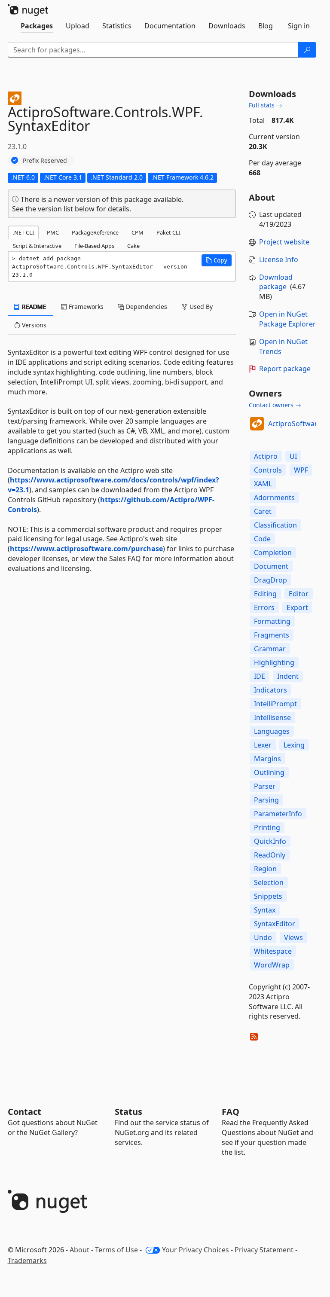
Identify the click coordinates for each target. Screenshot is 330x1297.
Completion (273, 552)
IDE (259, 676)
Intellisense (272, 717)
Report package (285, 368)
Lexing (294, 745)
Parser (264, 786)
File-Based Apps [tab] (94, 246)
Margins (267, 758)
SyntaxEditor (274, 923)
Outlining (269, 772)
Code (262, 538)
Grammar (270, 648)
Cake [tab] (133, 246)
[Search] (307, 50)
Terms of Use (116, 1249)
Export (297, 607)
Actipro (266, 456)
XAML (263, 483)
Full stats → (265, 105)
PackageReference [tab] (95, 232)
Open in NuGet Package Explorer (287, 319)
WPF (301, 470)
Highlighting (274, 662)
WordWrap (272, 965)
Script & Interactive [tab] (37, 246)
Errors (264, 607)
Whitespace (273, 951)
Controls (268, 470)
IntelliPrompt (275, 703)
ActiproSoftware (294, 423)
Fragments (271, 635)
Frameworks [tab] (85, 306)
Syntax (264, 910)
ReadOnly (269, 855)
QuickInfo (270, 841)
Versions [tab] (33, 325)
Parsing (266, 800)
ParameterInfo (278, 813)
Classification (275, 525)
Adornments (274, 497)
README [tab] (33, 306)
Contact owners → (275, 405)
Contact (24, 1111)
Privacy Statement (264, 1249)
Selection (269, 882)
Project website (284, 242)
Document (271, 566)
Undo (263, 937)
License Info (278, 259)
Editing (265, 593)
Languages (272, 731)
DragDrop (270, 580)
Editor (299, 593)
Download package (276, 282)
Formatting (272, 621)
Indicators (270, 690)
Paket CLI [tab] (168, 232)
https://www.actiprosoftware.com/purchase (86, 548)
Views (293, 937)
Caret (263, 511)
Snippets (268, 896)
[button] (217, 260)
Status (128, 1111)
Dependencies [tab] (145, 306)
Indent (288, 676)
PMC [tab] (53, 232)
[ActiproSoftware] (257, 423)
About (79, 1249)
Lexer (263, 745)
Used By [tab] (200, 306)
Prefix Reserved (45, 160)
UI (293, 456)
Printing (267, 827)
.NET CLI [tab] (23, 232)
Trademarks (27, 1260)
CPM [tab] (137, 232)
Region (265, 868)
